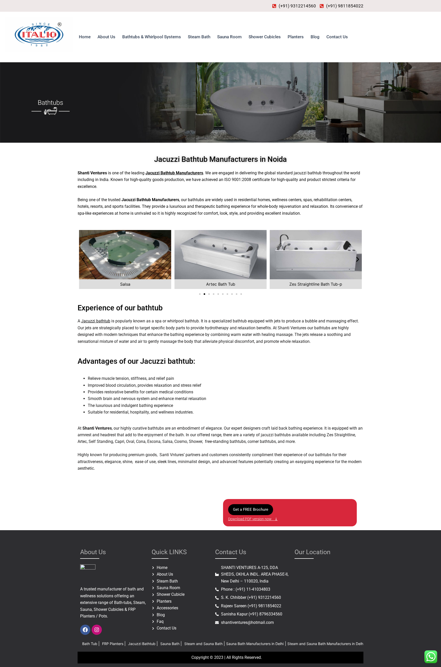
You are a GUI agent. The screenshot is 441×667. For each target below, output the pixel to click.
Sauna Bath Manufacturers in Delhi (224, 643)
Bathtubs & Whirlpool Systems (151, 37)
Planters (296, 37)
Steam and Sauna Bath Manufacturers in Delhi (295, 643)
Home (85, 37)
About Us (106, 37)
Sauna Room (229, 37)
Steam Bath (199, 37)
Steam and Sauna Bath (173, 643)
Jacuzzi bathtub (95, 321)
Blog (315, 37)
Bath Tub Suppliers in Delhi (360, 643)
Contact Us (337, 37)
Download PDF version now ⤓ (253, 519)
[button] (83, 259)
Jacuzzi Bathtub (112, 643)
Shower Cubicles (265, 37)
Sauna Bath (140, 643)
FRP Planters (83, 643)
